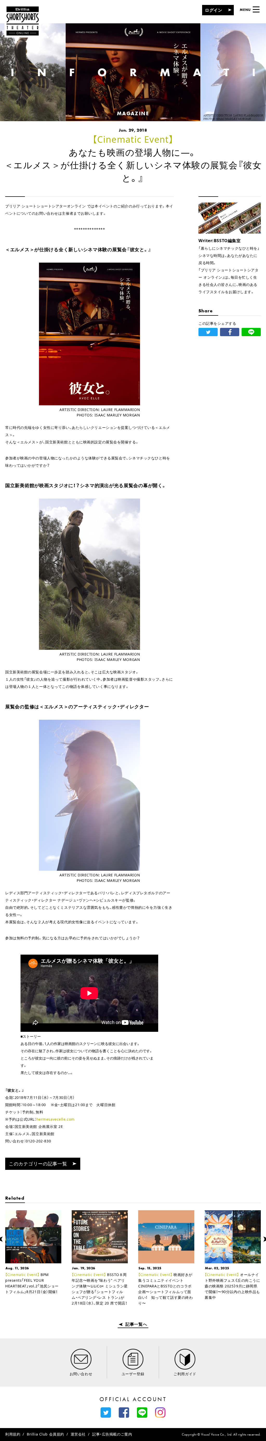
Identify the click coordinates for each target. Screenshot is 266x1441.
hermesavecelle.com (55, 1119)
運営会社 (78, 1434)
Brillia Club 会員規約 (45, 1434)
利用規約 (12, 1434)
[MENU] (256, 9)
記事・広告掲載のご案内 (112, 1434)
